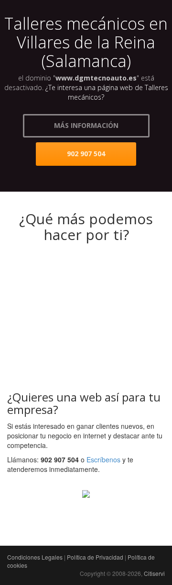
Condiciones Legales (35, 557)
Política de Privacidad (95, 557)
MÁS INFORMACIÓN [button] (86, 125)
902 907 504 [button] (86, 153)
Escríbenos (103, 459)
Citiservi (154, 573)
